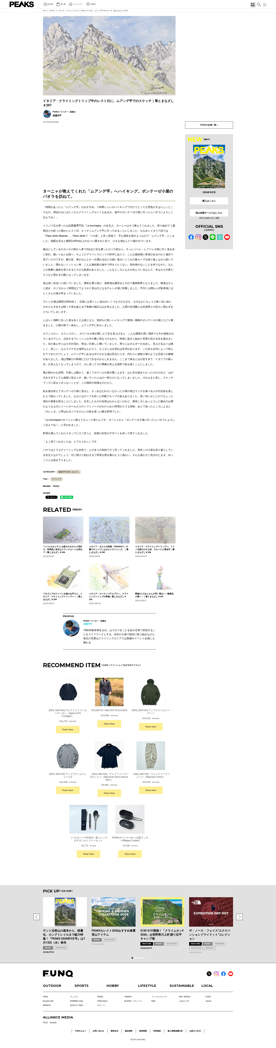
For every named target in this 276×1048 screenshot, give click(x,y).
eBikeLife (47, 1005)
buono (208, 1001)
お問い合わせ (98, 1031)
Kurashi (53, 1022)
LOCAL (207, 986)
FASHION (219, 944)
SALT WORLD (184, 997)
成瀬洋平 (87, 624)
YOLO (45, 1022)
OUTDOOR (60, 948)
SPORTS (210, 948)
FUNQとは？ (80, 1031)
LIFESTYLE (147, 986)
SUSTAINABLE (182, 986)
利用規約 (157, 1031)
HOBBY (112, 986)
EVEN (208, 997)
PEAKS (52, 11)
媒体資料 (129, 1031)
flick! (153, 1001)
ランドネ (74, 997)
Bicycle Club (48, 1001)
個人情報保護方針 (175, 1031)
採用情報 (143, 1031)
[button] (36, 917)
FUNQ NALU (102, 1001)
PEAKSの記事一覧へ (209, 125)
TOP (44, 11)
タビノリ (101, 1005)
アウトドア (56, 479)
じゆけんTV (184, 1001)
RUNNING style (76, 1001)
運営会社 (114, 1031)
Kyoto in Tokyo (76, 1005)
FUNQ (45, 997)
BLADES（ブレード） (133, 1001)
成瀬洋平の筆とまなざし (68, 472)
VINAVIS (127, 997)
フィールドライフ (159, 997)
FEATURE (146, 944)
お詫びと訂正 (195, 1031)
